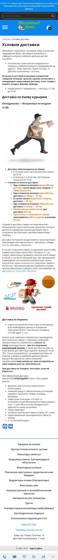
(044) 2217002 (29, 524)
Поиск (53, 15)
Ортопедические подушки (29, 513)
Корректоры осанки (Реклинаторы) (29, 480)
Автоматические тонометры (29, 498)
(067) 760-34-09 (29, 271)
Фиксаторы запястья (29, 454)
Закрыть (29, 8)
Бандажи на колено (29, 444)
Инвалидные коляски (29, 467)
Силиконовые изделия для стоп (29, 518)
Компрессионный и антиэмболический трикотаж (29, 492)
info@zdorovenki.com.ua (29, 530)
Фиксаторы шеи (29, 485)
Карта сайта (36, 548)
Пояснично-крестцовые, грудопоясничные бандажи (29, 474)
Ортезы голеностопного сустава (29, 449)
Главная (6, 39)
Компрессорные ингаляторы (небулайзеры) (29, 508)
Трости (29, 503)
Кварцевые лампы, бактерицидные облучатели (29, 461)
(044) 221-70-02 (13, 271)
